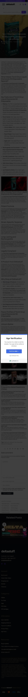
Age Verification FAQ (14, 355)
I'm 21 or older (14, 351)
